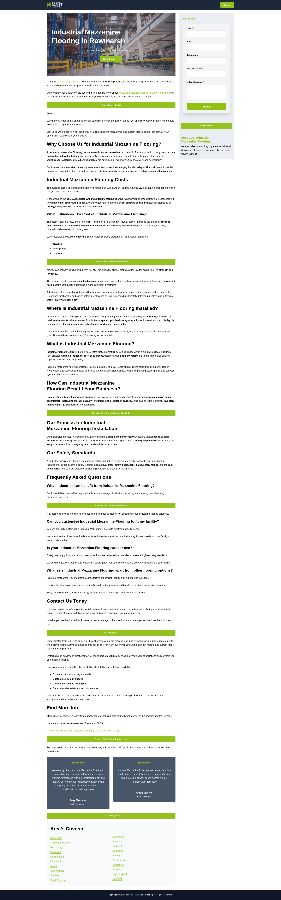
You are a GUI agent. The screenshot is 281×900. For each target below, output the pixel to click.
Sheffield (55, 875)
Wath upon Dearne (69, 730)
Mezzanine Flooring (70, 81)
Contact (227, 5)
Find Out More (111, 633)
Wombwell (99, 730)
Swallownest (57, 871)
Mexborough (86, 730)
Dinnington (118, 837)
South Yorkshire (58, 880)
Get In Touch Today (111, 105)
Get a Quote (109, 59)
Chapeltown (56, 861)
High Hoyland (119, 874)
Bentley (116, 855)
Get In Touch (206, 125)
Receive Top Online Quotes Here (111, 505)
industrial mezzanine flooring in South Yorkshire (143, 93)
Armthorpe (117, 869)
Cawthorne (118, 865)
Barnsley (117, 841)
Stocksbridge (119, 860)
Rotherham (52, 730)
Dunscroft (117, 879)
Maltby (53, 866)
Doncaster (117, 851)
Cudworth (117, 846)
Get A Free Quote (111, 815)
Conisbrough (113, 730)
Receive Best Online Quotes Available (111, 413)
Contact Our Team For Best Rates (111, 261)
